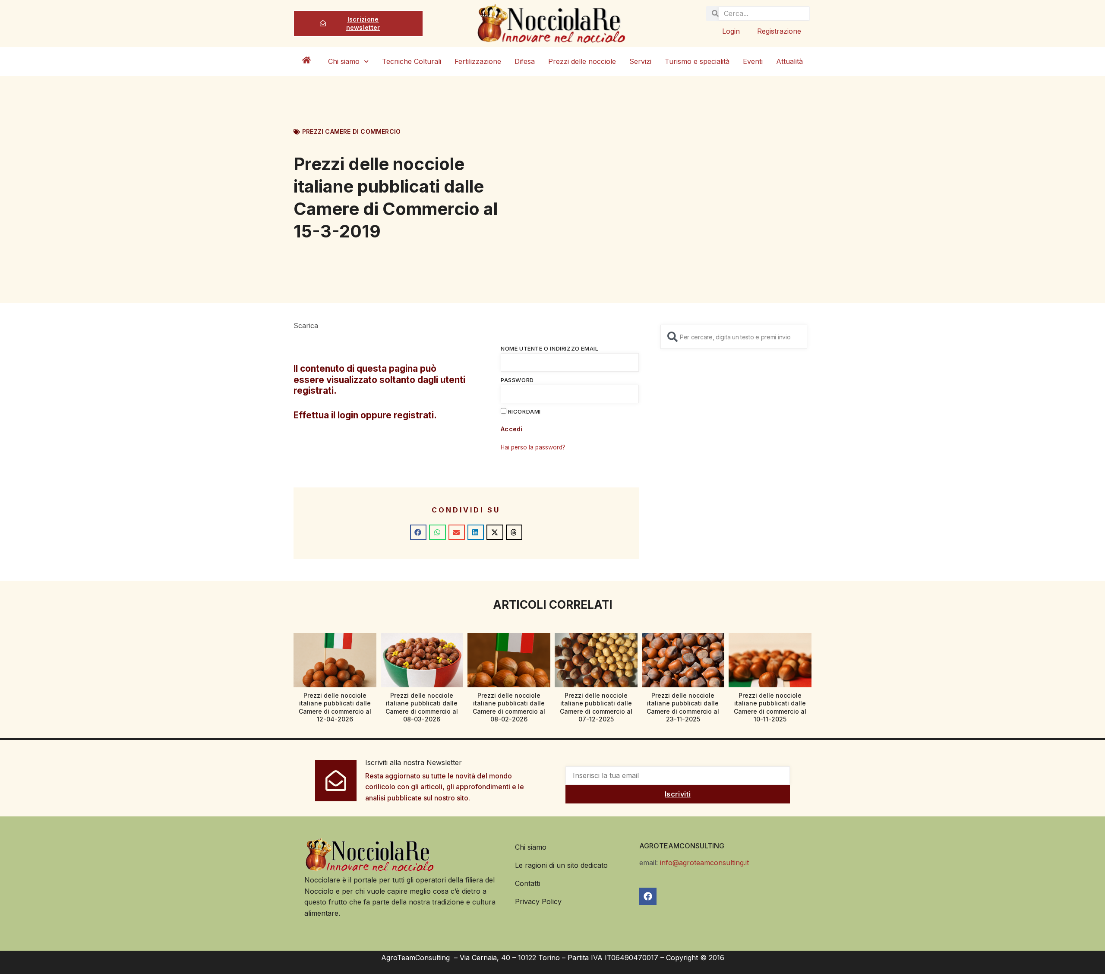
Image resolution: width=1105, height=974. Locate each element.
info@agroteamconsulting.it (704, 862)
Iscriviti (678, 794)
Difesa (525, 61)
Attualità (789, 61)
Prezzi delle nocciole (582, 61)
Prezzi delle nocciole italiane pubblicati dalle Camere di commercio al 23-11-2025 (683, 707)
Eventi (753, 61)
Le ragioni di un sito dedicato (561, 865)
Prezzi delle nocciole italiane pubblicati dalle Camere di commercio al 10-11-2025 (770, 707)
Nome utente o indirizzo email (549, 348)
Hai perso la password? (533, 447)
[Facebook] (648, 896)
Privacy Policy (538, 901)
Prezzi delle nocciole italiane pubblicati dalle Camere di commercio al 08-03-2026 (421, 707)
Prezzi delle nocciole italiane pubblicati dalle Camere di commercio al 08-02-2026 (509, 707)
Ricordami (523, 411)
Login (731, 31)
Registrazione (779, 31)
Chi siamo (344, 61)
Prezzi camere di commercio (351, 131)
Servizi (640, 61)
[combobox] (733, 337)
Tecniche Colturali (411, 61)
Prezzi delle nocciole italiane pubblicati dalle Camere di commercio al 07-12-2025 (596, 707)
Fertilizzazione (478, 61)
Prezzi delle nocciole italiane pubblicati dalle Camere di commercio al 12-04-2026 (335, 707)
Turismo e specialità (697, 61)
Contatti (527, 883)
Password (517, 379)
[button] (418, 532)
